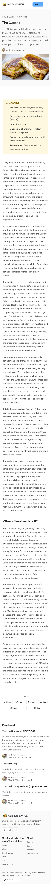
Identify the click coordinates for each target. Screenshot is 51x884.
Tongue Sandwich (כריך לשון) (18, 731)
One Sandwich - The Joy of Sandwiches (27, 872)
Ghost (18, 875)
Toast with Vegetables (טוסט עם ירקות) (24, 786)
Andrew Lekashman (17, 755)
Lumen (27, 875)
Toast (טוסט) (9, 763)
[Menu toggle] (46, 4)
